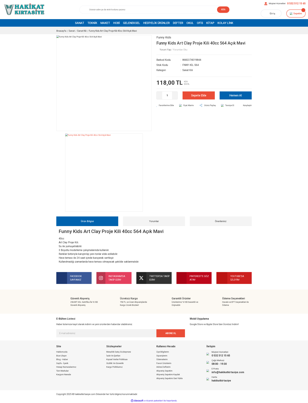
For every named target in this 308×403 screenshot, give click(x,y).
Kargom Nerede (63, 374)
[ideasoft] (137, 400)
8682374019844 (191, 59)
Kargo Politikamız (114, 367)
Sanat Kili (187, 70)
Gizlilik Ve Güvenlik (115, 363)
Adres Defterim (163, 367)
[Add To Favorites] (165, 105)
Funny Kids (163, 37)
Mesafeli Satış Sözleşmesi (118, 352)
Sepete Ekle (198, 95)
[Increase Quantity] (175, 95)
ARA (223, 9)
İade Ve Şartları (113, 355)
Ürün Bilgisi (87, 221)
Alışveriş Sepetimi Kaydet (168, 374)
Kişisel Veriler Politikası (117, 359)
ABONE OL (170, 333)
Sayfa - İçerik (62, 363)
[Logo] (23, 9)
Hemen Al (235, 95)
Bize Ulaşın (61, 355)
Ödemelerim (162, 359)
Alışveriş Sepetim (164, 371)
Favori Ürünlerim (163, 363)
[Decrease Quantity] (159, 95)
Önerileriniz (221, 221)
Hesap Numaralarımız (66, 367)
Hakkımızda (61, 352)
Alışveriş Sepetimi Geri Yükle (169, 378)
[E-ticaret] (153, 400)
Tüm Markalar (62, 371)
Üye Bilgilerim (162, 352)
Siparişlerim (161, 355)
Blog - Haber (62, 359)
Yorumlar (154, 221)
